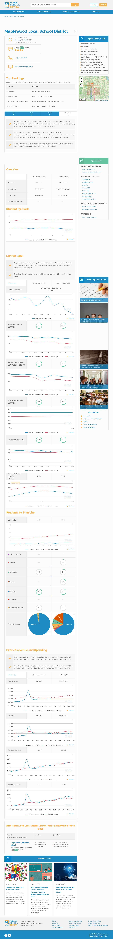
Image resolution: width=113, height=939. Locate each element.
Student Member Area (75, 921)
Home (54, 921)
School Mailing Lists (94, 923)
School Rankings (57, 927)
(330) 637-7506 (22, 58)
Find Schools (56, 925)
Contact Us (72, 927)
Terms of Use (93, 936)
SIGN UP (103, 5)
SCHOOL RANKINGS (44, 12)
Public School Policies (90, 424)
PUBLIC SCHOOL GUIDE (71, 12)
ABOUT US (96, 12)
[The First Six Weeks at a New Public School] (16, 872)
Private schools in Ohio (89, 207)
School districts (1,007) (89, 199)
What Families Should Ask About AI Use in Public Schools (65, 889)
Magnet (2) (85, 185)
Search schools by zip (88, 169)
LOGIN (94, 5)
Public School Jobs (89, 427)
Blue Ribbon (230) (87, 182)
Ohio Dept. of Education (89, 217)
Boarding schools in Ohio (90, 210)
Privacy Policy (103, 936)
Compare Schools (74, 925)
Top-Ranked (86, 180)
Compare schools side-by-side (91, 172)
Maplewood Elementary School (20, 844)
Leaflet (97, 100)
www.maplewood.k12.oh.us (24, 67)
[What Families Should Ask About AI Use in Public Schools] (65, 872)
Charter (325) (86, 188)
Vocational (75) (86, 197)
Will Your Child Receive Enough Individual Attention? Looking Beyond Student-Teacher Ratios (40, 892)
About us (55, 923)
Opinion (86, 422)
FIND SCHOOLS (18, 12)
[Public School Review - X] (5, 935)
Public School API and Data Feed (98, 925)
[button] (92, 83)
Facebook (9, 935)
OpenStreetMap (104, 100)
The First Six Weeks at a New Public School (14, 888)
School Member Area (94, 921)
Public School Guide (75, 923)
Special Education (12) (89, 194)
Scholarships (87, 416)
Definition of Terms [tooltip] (12, 283)
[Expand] (81, 85)
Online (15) (85, 191)
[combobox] (50, 5)
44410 (26, 40)
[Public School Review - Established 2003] (12, 5)
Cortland (17, 40)
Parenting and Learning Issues (93, 419)
